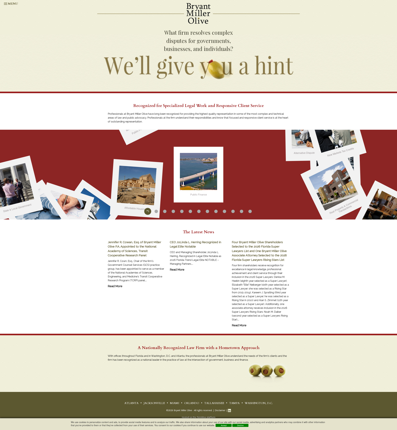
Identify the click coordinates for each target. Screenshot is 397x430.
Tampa (234, 403)
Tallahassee (214, 403)
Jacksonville (154, 403)
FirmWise (201, 417)
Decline (240, 425)
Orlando (191, 403)
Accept (224, 425)
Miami (174, 403)
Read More (115, 286)
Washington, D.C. (259, 403)
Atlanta (131, 403)
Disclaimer (220, 410)
